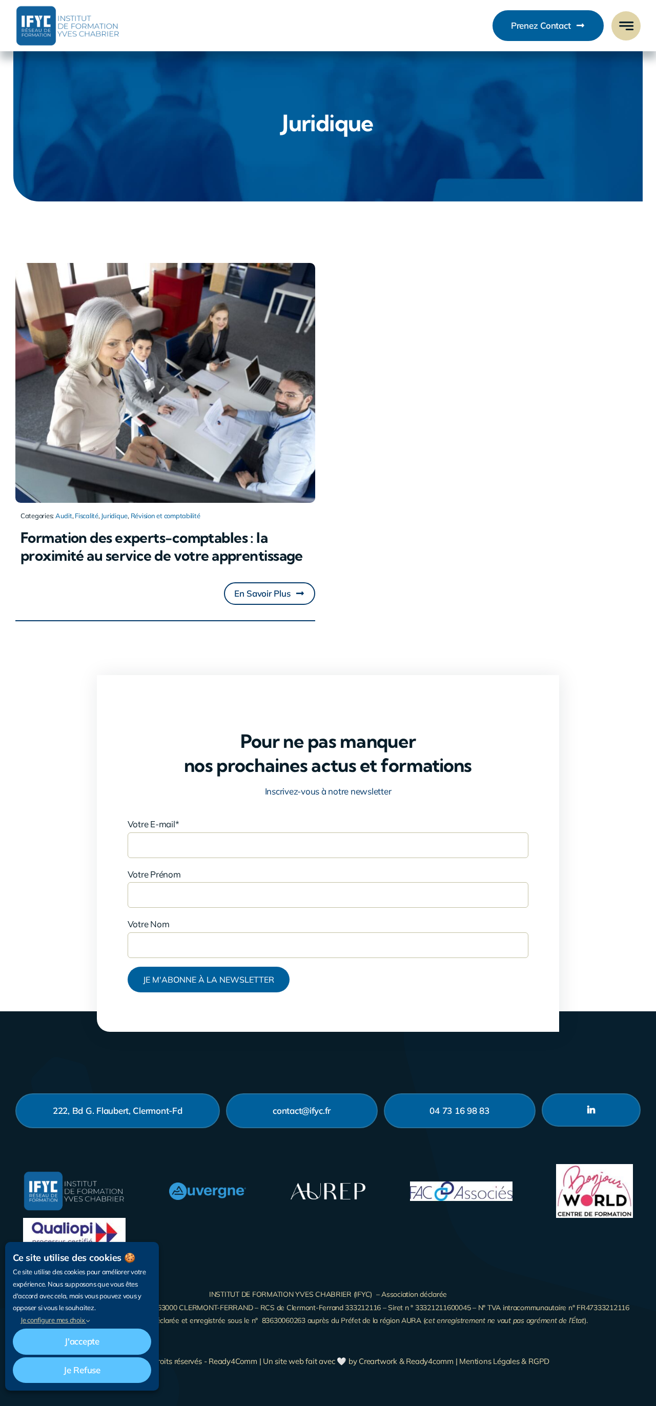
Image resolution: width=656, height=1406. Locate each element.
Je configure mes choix (53, 1320)
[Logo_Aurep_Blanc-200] (328, 1184)
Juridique (114, 516)
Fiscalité (86, 516)
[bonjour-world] (594, 1168)
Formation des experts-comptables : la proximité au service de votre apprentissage (161, 546)
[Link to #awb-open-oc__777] (626, 25)
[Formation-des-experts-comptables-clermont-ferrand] (165, 267)
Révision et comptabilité (165, 516)
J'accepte (82, 1341)
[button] (269, 593)
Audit (63, 516)
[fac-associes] (461, 1185)
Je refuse (82, 1369)
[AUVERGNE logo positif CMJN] (207, 1186)
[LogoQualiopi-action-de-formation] (74, 1222)
